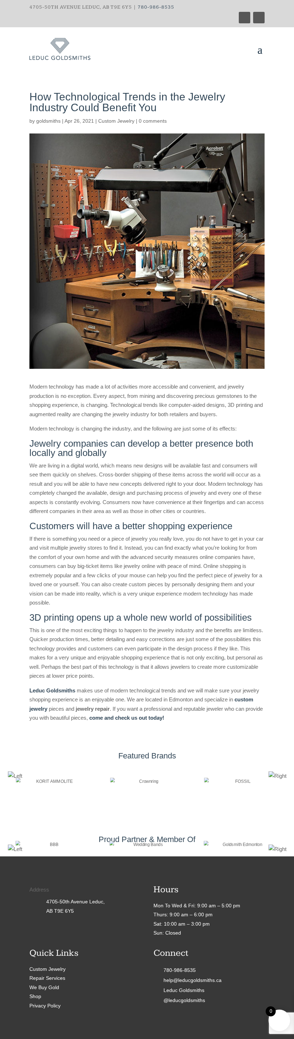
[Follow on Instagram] (259, 17)
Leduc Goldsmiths (183, 990)
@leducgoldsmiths (184, 1000)
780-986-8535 (156, 7)
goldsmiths (48, 121)
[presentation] (15, 776)
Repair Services (47, 978)
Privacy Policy (45, 1006)
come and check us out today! (126, 718)
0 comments (153, 121)
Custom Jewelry (116, 121)
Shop (35, 996)
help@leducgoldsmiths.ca (192, 980)
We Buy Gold (44, 987)
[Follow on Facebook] (244, 17)
